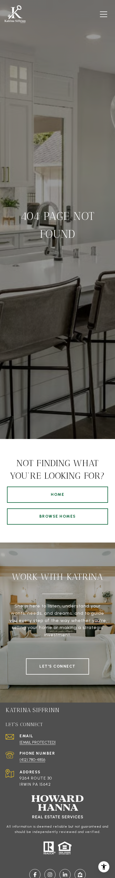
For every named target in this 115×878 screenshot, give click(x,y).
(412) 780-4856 (32, 759)
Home (57, 494)
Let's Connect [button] (57, 666)
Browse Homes (57, 516)
